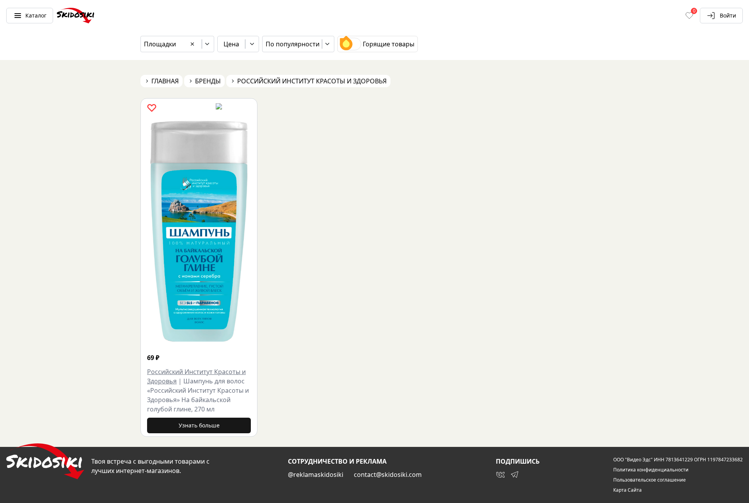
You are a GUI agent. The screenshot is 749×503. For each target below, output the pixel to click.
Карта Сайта (627, 490)
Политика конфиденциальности (651, 470)
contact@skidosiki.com (388, 474)
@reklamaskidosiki (315, 474)
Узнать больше (199, 425)
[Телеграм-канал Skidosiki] (514, 474)
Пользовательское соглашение (649, 480)
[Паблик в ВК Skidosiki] (500, 474)
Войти (728, 15)
